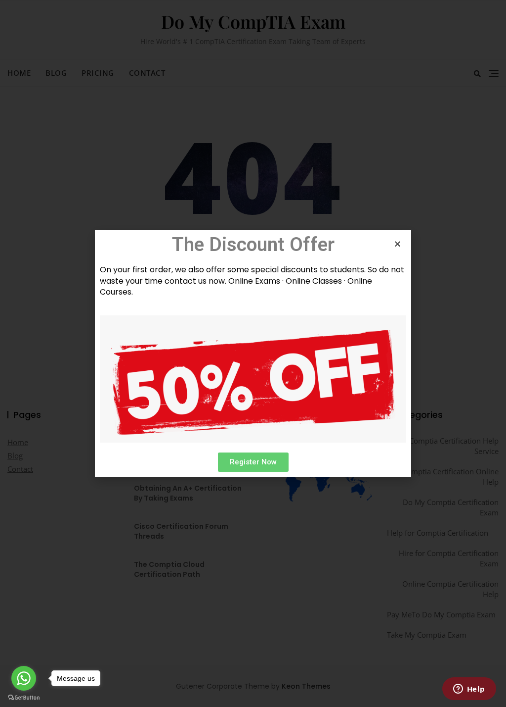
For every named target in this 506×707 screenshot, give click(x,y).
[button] (253, 462)
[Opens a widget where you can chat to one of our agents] (469, 689)
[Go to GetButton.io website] (24, 697)
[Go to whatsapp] (23, 678)
